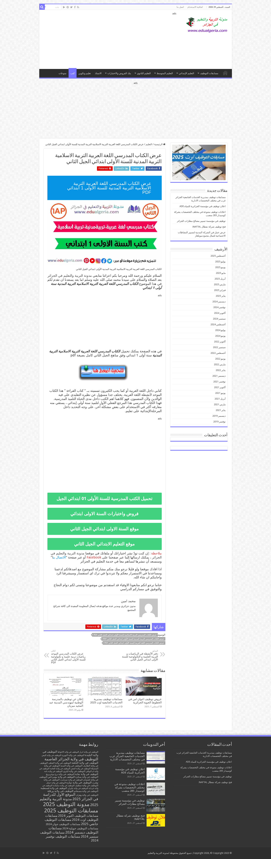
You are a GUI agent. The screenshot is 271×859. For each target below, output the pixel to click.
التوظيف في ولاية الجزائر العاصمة (71, 759)
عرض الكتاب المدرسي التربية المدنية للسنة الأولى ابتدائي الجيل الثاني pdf (133, 639)
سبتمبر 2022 (219, 347)
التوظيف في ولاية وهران (87, 795)
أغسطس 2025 (218, 255)
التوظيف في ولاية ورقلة (60, 790)
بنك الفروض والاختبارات (119, 73)
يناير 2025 (221, 295)
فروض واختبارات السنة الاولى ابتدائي (104, 513)
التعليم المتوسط (165, 73)
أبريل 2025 (220, 278)
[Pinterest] (67, 7)
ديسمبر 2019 (219, 415)
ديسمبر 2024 (219, 301)
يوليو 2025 (220, 261)
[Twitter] (71, 7)
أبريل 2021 (220, 398)
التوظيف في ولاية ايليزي (74, 771)
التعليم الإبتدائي (186, 73)
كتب (72, 73)
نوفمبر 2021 (219, 381)
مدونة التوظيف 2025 (66, 804)
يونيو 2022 (220, 358)
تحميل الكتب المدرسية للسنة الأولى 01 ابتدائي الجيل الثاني (104, 500)
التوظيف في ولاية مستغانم (86, 791)
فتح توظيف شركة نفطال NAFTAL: (209, 226)
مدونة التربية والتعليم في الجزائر (70, 275)
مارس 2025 (220, 284)
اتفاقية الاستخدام (195, 7)
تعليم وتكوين (84, 73)
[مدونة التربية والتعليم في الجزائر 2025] (207, 24)
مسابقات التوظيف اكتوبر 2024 (78, 816)
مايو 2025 (221, 273)
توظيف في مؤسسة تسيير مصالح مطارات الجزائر (201, 221)
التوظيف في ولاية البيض (51, 755)
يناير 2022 (221, 370)
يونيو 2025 (220, 267)
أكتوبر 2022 (220, 341)
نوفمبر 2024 (219, 307)
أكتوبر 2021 (220, 387)
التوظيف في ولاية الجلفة (85, 762)
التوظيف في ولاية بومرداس (61, 776)
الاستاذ (98, 73)
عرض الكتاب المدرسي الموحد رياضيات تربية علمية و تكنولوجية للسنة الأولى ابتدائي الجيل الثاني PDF (68, 657)
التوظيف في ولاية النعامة (60, 768)
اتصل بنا (180, 7)
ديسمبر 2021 (219, 375)
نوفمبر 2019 (219, 421)
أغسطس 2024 (218, 324)
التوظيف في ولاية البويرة (73, 755)
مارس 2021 (220, 404)
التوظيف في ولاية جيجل (56, 783)
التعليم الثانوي (144, 73)
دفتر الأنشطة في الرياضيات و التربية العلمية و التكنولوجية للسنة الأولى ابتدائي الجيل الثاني (140, 655)
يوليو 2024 (220, 330)
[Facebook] (75, 7)
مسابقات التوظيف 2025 (71, 810)
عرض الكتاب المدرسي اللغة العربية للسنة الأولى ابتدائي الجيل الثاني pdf (134, 643)
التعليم (149, 144)
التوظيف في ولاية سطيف (86, 785)
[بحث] (42, 7)
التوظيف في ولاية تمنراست (71, 780)
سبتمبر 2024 (219, 318)
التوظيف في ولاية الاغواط (68, 752)
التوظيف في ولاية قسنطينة (54, 788)
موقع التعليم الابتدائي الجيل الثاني (104, 543)
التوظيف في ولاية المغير (81, 768)
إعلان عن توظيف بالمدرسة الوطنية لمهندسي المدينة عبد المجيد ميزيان (66, 702)
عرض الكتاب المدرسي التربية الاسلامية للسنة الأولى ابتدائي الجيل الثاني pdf (125, 635)
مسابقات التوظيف (209, 73)
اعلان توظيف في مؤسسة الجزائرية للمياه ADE (203, 206)
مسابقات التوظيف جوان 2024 (63, 824)
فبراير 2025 (220, 290)
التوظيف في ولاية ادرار (88, 752)
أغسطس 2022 (218, 353)
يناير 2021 (221, 410)
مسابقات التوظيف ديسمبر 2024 (73, 830)
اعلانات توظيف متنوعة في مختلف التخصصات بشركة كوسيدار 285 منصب (129, 787)
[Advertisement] (109, 39)
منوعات (62, 73)
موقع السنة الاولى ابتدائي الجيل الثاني (104, 528)
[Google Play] (64, 7)
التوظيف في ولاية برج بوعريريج (60, 774)
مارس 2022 (220, 364)
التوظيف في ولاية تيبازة (79, 782)
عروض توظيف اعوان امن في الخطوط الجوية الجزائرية (145, 700)
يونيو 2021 (220, 393)
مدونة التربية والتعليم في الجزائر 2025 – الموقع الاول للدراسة (225, 73)
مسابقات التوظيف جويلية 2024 (80, 828)
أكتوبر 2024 (220, 313)
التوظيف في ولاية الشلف (59, 762)
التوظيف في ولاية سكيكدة (63, 785)
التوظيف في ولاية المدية (71, 765)
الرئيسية (158, 144)
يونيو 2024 (220, 335)
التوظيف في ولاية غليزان (78, 788)
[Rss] (78, 7)
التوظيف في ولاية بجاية (86, 774)
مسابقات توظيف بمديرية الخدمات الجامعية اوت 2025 (106, 700)
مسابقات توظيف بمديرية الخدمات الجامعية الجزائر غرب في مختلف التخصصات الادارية (127, 756)
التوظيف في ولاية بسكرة (86, 777)
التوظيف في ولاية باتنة (53, 771)
